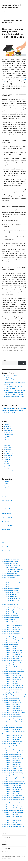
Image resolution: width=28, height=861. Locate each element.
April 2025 (7, 445)
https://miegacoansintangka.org (12, 741)
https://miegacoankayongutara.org (12, 727)
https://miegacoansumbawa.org (11, 791)
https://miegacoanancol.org (10, 814)
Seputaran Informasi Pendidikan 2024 (11, 6)
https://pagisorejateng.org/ (10, 590)
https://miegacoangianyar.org (11, 704)
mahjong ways (6, 505)
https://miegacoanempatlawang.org (13, 781)
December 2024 (8, 453)
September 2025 (8, 434)
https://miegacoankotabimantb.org (12, 663)
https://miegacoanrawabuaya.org (12, 669)
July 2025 (6, 439)
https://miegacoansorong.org (11, 700)
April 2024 (7, 466)
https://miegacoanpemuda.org (11, 629)
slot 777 (4, 534)
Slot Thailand (6, 852)
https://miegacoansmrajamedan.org (13, 826)
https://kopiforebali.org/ (9, 613)
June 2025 (7, 441)
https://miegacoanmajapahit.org (12, 721)
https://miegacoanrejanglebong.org (13, 777)
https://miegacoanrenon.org (10, 631)
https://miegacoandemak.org (11, 802)
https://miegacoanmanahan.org (11, 725)
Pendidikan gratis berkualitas (15, 350)
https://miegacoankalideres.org (11, 675)
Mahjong (4, 844)
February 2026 (8, 426)
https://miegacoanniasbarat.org (11, 760)
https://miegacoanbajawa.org (11, 743)
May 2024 (6, 463)
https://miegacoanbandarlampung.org (13, 696)
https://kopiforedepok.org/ (10, 611)
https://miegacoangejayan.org (11, 627)
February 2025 (8, 449)
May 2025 (6, 443)
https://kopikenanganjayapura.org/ (12, 569)
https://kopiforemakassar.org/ (11, 600)
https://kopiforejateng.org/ (10, 561)
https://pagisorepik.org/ (9, 573)
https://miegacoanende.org (10, 640)
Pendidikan (7, 483)
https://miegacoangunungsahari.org (13, 812)
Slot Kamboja (6, 848)
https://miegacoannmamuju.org (11, 756)
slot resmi (5, 546)
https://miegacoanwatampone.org (12, 785)
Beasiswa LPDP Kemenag (13, 347)
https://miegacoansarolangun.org (12, 804)
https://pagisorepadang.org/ (10, 588)
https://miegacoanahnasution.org (12, 625)
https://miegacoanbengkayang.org (12, 808)
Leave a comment (6, 351)
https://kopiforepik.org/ (9, 594)
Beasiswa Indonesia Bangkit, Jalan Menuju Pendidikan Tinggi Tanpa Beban (13, 33)
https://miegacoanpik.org (10, 681)
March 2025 (7, 447)
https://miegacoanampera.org (11, 654)
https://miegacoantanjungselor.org (15, 694)
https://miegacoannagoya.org (11, 708)
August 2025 (7, 437)
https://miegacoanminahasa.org (12, 702)
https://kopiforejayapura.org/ (11, 565)
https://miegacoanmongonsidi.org (12, 710)
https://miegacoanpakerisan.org (12, 820)
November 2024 (8, 455)
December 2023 (8, 470)
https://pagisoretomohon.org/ (11, 584)
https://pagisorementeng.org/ (11, 582)
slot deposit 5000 (7, 500)
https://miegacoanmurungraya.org (12, 752)
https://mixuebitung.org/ (9, 567)
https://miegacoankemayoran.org (12, 660)
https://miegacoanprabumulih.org (12, 638)
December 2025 (8, 428)
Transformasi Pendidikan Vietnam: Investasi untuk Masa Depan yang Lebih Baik (14, 410)
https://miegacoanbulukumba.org (12, 737)
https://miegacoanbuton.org (10, 775)
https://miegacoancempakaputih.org (13, 810)
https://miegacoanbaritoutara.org (12, 787)
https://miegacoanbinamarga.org (12, 656)
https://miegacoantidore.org (10, 644)
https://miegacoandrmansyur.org (12, 824)
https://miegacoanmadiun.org (11, 822)
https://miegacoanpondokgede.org (12, 677)
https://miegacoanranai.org (10, 648)
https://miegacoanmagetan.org (11, 762)
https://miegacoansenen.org (10, 658)
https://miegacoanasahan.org (11, 779)
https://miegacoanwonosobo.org (12, 652)
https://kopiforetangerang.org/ (11, 571)
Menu (4, 11)
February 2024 (8, 468)
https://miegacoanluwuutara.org (12, 770)
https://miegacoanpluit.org (10, 683)
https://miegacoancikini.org (10, 667)
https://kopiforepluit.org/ (9, 596)
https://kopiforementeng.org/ (11, 592)
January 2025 (7, 451)
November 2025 (8, 430)
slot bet (4, 496)
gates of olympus (7, 517)
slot (3, 542)
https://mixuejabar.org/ (9, 619)
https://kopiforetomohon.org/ (11, 598)
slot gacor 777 (6, 550)
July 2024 (6, 461)
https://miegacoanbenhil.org (10, 665)
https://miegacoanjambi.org (10, 698)
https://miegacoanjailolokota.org (12, 795)
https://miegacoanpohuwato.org (12, 729)
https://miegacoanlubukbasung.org (12, 687)
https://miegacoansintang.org (11, 633)
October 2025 (8, 432)
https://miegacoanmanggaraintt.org (13, 758)
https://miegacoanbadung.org (11, 764)
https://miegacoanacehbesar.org (12, 768)
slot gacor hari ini (7, 525)
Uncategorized (8, 486)
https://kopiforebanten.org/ (10, 559)
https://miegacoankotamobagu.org (12, 750)
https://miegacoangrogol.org (11, 673)
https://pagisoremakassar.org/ (11, 575)
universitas (7, 488)
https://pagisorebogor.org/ (10, 604)
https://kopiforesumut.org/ (10, 563)
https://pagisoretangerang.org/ (11, 606)
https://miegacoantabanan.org (11, 766)
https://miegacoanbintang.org (11, 739)
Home (4, 833)
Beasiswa (11, 345)
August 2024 (7, 459)
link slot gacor (6, 513)
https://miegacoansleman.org (11, 706)
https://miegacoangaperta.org (11, 714)
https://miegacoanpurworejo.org (12, 789)
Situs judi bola (6, 837)
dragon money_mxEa (8, 408)
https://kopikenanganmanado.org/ (12, 609)
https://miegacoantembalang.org (12, 719)
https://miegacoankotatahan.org (12, 650)
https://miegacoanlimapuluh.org (12, 806)
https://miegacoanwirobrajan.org (12, 716)
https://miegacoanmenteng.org (11, 679)
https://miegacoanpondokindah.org (13, 671)
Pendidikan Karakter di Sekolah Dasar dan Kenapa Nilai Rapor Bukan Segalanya (14, 382)
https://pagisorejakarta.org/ (10, 577)
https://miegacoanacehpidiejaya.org (13, 797)
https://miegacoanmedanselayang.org (13, 712)
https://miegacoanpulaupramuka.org (13, 636)
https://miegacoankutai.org (10, 793)
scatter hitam (6, 529)
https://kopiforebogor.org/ (10, 615)
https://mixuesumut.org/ (9, 621)
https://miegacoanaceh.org (10, 646)
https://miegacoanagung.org (10, 642)
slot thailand (6, 509)
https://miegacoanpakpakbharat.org (13, 799)
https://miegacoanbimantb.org (11, 754)
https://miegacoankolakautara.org (12, 685)
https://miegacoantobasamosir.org (12, 772)
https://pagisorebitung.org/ (10, 586)
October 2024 (8, 457)
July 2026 (6, 424)
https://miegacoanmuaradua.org (12, 689)
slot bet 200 (5, 521)
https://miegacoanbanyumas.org (12, 735)
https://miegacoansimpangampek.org (13, 783)
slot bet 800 (5, 538)
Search (4, 360)
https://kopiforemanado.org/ (11, 617)
